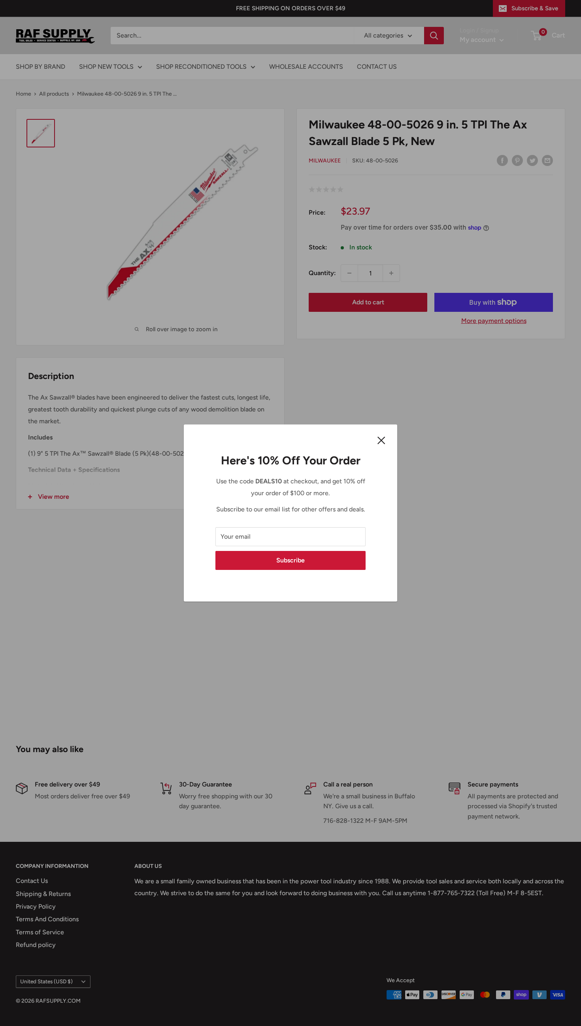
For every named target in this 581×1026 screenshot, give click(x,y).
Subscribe (290, 560)
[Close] (381, 440)
